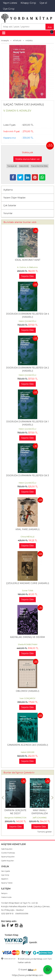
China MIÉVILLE (27, 537)
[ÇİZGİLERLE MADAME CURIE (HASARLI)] (27, 552)
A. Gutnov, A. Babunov (27, 267)
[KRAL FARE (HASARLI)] (27, 498)
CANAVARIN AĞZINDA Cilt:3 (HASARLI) (27, 745)
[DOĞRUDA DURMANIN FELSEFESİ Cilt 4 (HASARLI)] (27, 283)
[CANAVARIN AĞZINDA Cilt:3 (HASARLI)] (27, 714)
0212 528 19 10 (7, 913)
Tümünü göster (44, 832)
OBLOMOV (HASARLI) (27, 691)
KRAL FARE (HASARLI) (27, 529)
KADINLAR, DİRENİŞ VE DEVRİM (27, 637)
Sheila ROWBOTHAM (27, 644)
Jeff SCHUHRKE (40, 818)
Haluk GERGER (27, 752)
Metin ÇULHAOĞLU (27, 321)
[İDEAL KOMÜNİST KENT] (28, 229)
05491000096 (21, 913)
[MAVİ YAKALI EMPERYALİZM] (40, 779)
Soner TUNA (27, 590)
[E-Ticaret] (32, 969)
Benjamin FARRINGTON (15, 818)
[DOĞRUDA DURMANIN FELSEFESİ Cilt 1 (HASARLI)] (27, 391)
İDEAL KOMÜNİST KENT (27, 260)
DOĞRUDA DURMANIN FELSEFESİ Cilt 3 (27, 475)
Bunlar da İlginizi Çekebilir (19, 772)
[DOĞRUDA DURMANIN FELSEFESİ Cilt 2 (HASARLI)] (27, 337)
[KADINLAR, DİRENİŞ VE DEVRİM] (27, 606)
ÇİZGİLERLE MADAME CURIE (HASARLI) (27, 583)
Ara (49, 27)
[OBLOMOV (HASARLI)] (27, 660)
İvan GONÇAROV (27, 698)
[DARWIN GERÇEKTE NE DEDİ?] (15, 779)
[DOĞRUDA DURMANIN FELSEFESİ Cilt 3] (27, 444)
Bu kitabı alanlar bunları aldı (20, 222)
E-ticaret (22, 969)
